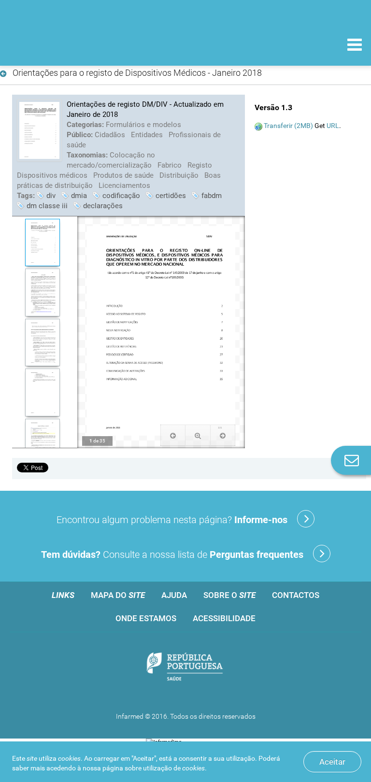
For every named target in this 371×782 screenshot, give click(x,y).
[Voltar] (5, 74)
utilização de (174, 768)
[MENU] (354, 46)
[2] (42, 292)
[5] (42, 443)
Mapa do (118, 595)
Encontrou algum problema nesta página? (172, 520)
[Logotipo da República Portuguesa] (185, 667)
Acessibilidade (224, 618)
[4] (42, 392)
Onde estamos (145, 618)
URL (333, 125)
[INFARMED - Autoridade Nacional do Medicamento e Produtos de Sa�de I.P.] (73, 44)
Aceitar (332, 762)
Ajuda (174, 595)
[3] (42, 343)
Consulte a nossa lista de (172, 554)
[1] (42, 243)
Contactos (295, 595)
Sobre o (229, 595)
